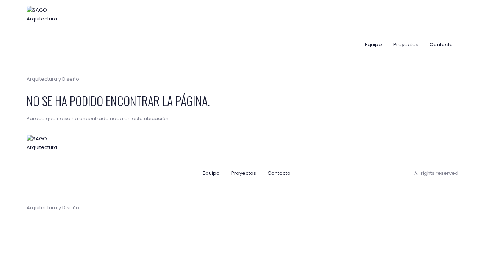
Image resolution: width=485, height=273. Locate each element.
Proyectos (405, 44)
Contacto (441, 44)
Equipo (373, 44)
